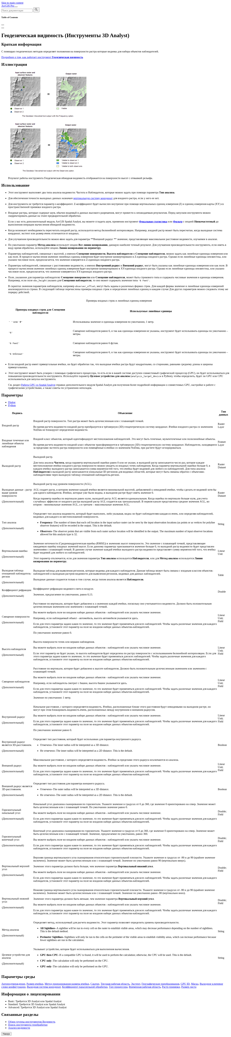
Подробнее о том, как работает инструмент (42, 57)
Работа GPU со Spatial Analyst (38, 384)
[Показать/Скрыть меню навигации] (16, 6)
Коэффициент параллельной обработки (85, 986)
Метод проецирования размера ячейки (67, 983)
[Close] (2, 24)
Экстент (135, 983)
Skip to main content (12, 2)
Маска (194, 983)
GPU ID (185, 983)
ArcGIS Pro (8, 5)
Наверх (6, 1034)
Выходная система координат (44, 986)
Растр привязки (171, 986)
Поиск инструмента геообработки (28, 1024)
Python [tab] (12, 405)
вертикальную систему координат (93, 198)
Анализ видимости (19, 1027)
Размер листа (188, 986)
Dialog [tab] (11, 402)
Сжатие (94, 983)
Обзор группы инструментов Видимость (31, 1021)
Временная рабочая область (145, 986)
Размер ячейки (35, 983)
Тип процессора (118, 986)
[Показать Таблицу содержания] (2, 27)
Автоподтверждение (13, 983)
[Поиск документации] (36, 9)
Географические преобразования (160, 983)
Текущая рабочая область (115, 983)
